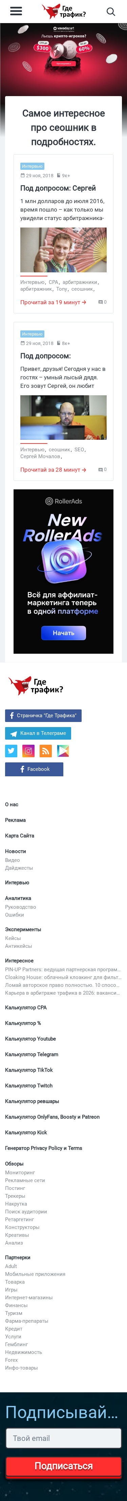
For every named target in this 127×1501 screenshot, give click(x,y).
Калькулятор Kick (26, 1132)
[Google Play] (65, 753)
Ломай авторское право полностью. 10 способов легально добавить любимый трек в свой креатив (63, 985)
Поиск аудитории (26, 1212)
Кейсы (13, 938)
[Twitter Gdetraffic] (11, 751)
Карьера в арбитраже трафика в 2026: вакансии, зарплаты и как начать (63, 993)
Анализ (14, 1243)
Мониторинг (20, 1173)
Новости (15, 851)
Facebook (38, 769)
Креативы (17, 1235)
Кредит (13, 1329)
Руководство (20, 907)
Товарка (15, 1282)
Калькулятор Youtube (30, 1039)
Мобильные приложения (35, 1274)
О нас (11, 804)
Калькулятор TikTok (29, 1070)
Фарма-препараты (26, 1321)
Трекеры (15, 1196)
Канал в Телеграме (43, 733)
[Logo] (64, 11)
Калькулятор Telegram (31, 1054)
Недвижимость (23, 1352)
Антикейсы (18, 946)
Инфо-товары (21, 1368)
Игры (11, 1290)
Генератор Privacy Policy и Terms (43, 1148)
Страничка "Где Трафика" (47, 715)
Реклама (15, 820)
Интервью (17, 883)
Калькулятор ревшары (32, 1101)
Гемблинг (16, 1344)
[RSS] (46, 751)
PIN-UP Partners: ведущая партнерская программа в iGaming (63, 969)
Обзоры (14, 1164)
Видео (12, 860)
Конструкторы (22, 1227)
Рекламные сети (25, 1180)
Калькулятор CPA (26, 1008)
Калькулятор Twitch (28, 1086)
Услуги (13, 1337)
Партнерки (17, 1257)
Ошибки (14, 915)
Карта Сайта (19, 836)
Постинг (15, 1188)
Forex (11, 1360)
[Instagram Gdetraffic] (28, 751)
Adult (11, 1266)
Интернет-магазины (29, 1298)
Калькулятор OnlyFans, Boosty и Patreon (52, 1117)
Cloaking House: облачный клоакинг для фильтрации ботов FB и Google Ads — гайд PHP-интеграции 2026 (63, 977)
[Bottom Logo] (35, 686)
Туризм (13, 1313)
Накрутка (16, 1204)
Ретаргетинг (19, 1219)
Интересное (19, 961)
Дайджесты (19, 868)
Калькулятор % (23, 1023)
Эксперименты (23, 929)
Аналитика (18, 898)
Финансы (16, 1305)
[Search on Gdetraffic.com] (111, 11)
